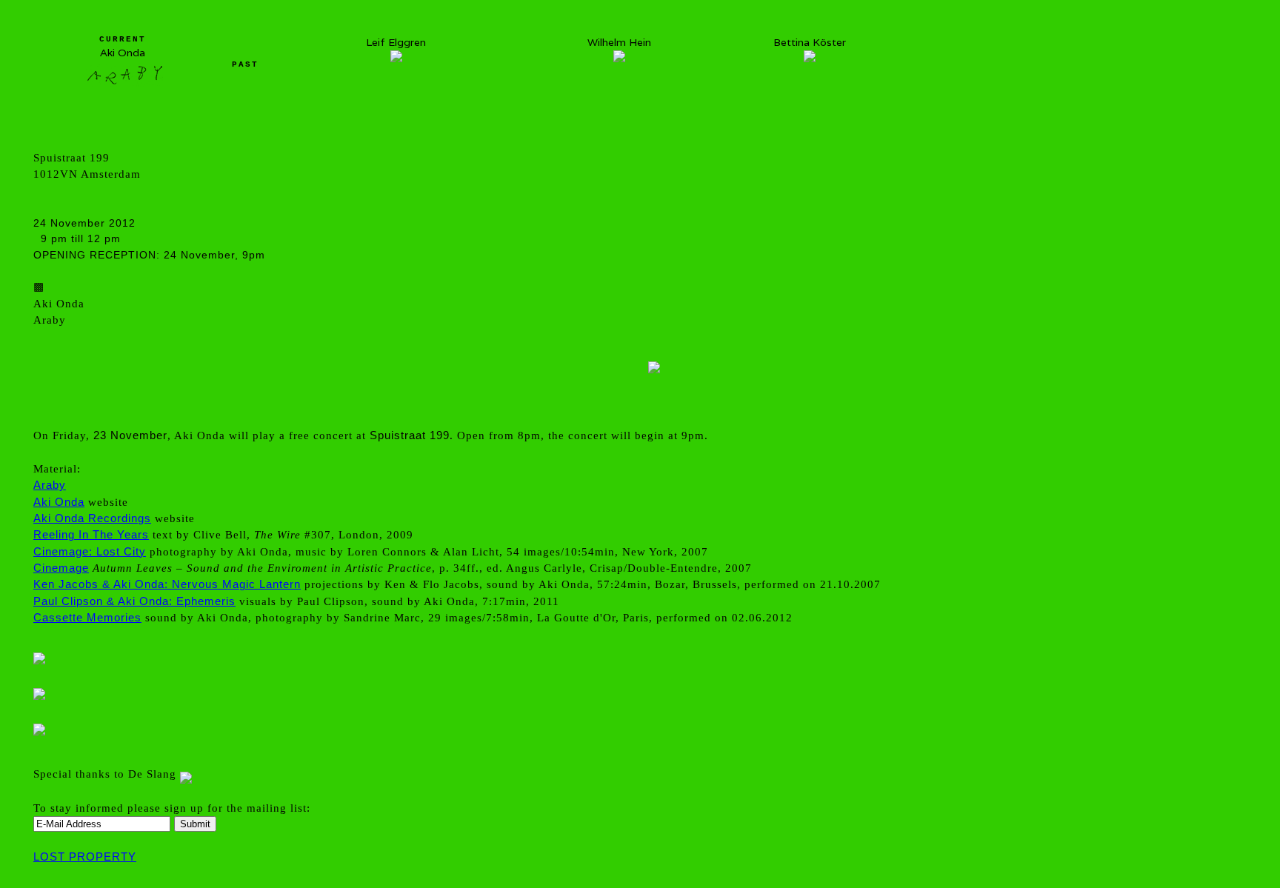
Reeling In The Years (91, 534)
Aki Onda (58, 501)
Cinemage (61, 567)
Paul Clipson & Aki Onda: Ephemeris (134, 601)
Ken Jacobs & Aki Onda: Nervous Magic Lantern (167, 584)
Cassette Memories (87, 617)
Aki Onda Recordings (92, 518)
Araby (49, 484)
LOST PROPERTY (84, 856)
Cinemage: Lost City (89, 551)
